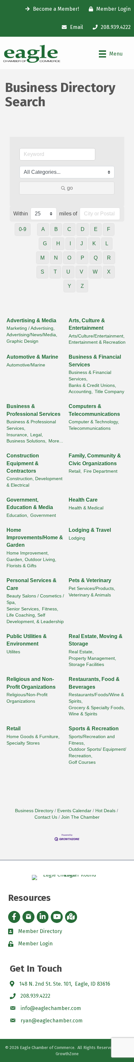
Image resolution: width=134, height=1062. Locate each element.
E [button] (96, 229)
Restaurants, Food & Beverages (94, 682)
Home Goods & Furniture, (33, 736)
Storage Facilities (86, 664)
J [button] (81, 243)
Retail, (75, 471)
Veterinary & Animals (90, 595)
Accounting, (81, 391)
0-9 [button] (22, 229)
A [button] (43, 229)
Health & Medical (86, 507)
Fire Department (100, 471)
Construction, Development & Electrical (34, 482)
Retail (13, 728)
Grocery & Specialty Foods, (97, 707)
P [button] (82, 258)
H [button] (58, 243)
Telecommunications (90, 428)
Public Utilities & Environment (27, 639)
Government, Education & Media (30, 503)
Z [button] (82, 286)
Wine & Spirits (83, 713)
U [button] (68, 272)
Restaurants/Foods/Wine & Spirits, (96, 698)
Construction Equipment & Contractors (23, 463)
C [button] (69, 229)
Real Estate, (81, 651)
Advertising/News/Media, (32, 334)
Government (43, 515)
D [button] (83, 229)
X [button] (109, 272)
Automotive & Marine (32, 357)
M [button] (42, 258)
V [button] (81, 272)
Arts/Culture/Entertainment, (97, 336)
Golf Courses (82, 762)
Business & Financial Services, (90, 375)
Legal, (36, 434)
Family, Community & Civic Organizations (95, 459)
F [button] (108, 229)
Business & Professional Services (33, 409)
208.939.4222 (35, 996)
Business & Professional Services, (31, 425)
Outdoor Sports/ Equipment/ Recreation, (97, 752)
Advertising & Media (31, 320)
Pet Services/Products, (92, 588)
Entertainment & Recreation (97, 342)
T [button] (55, 272)
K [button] (94, 243)
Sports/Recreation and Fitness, (92, 740)
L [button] (106, 243)
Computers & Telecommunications (94, 409)
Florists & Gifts (21, 565)
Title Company (109, 391)
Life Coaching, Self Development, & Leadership (35, 618)
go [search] (70, 188)
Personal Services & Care (32, 584)
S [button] (42, 272)
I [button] (70, 243)
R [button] (109, 258)
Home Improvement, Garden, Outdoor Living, (31, 556)
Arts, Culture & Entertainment (87, 324)
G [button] (45, 243)
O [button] (69, 258)
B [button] (56, 229)
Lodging (77, 538)
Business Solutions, (27, 441)
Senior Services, (23, 609)
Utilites (13, 651)
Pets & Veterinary (90, 580)
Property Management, (92, 658)
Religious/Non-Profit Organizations (27, 698)
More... (55, 441)
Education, (17, 515)
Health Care (83, 500)
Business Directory (34, 810)
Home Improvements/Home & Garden (35, 537)
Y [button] (69, 286)
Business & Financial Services (95, 360)
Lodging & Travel (90, 530)
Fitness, (50, 609)
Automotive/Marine (26, 365)
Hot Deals (105, 810)
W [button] (95, 272)
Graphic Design (22, 341)
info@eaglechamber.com (50, 1008)
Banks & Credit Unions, (92, 385)
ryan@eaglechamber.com (51, 1020)
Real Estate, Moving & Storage (96, 639)
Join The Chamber (80, 817)
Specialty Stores (23, 743)
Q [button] (96, 258)
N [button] (56, 258)
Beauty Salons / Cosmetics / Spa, (35, 599)
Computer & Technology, (94, 421)
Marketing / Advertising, (31, 328)
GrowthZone (67, 1053)
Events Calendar (74, 810)
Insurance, (17, 434)
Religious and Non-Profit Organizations (31, 682)
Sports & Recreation (94, 728)
